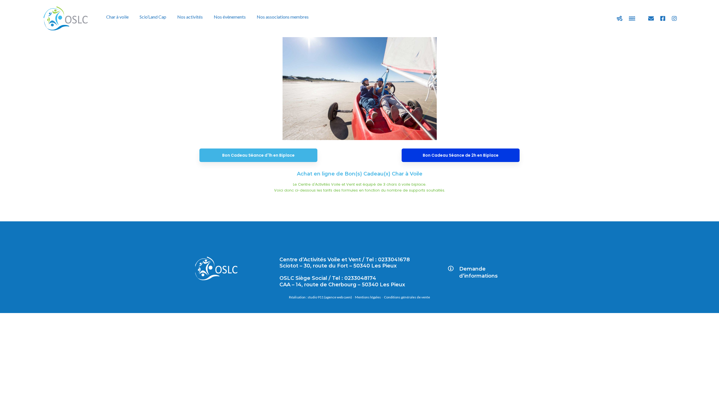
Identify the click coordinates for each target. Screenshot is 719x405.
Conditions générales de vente (407, 297)
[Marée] (632, 18)
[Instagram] (674, 18)
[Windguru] (619, 18)
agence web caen (338, 297)
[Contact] (651, 18)
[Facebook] (662, 18)
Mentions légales (368, 297)
